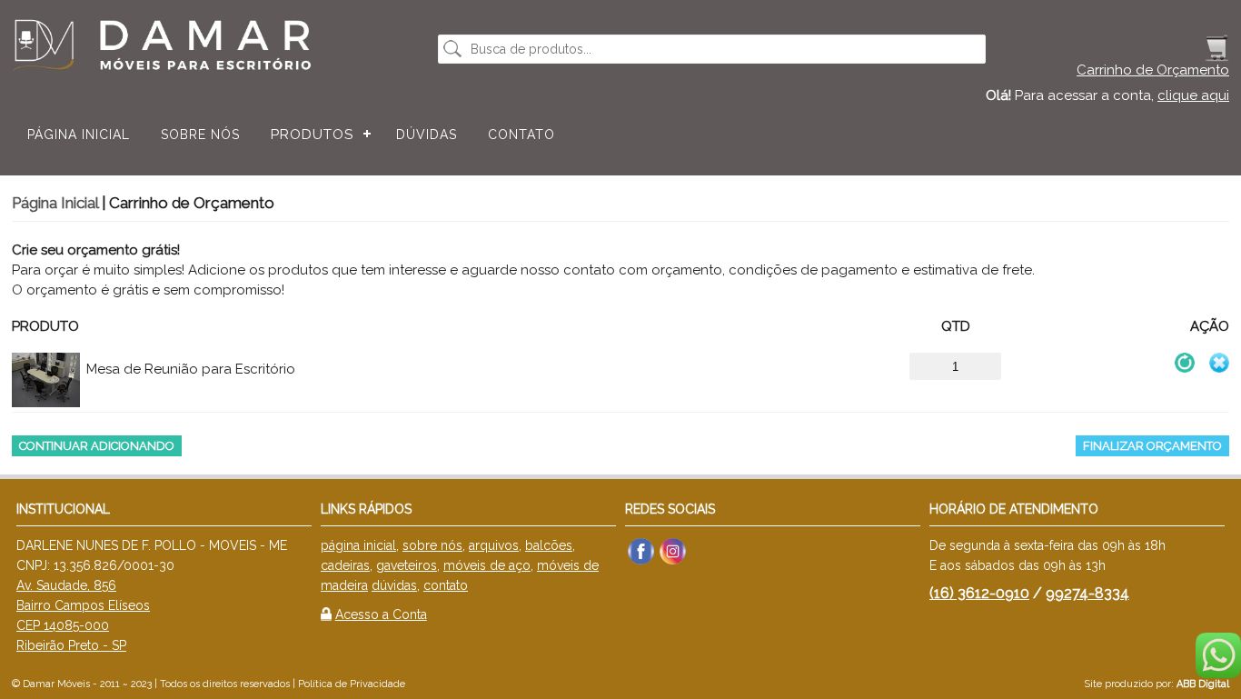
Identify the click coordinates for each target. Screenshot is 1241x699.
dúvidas (394, 585)
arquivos (494, 545)
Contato (521, 134)
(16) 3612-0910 (979, 593)
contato (445, 585)
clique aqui (1193, 95)
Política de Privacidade (351, 684)
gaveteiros (406, 565)
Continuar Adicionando (96, 446)
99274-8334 (1087, 593)
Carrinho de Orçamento (1153, 70)
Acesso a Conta (381, 614)
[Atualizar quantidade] (1185, 363)
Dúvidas (426, 134)
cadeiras (345, 565)
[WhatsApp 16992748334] (1218, 673)
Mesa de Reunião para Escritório (190, 369)
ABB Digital (1202, 684)
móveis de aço (487, 565)
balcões (548, 545)
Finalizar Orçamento (1152, 446)
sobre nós (432, 545)
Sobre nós (200, 134)
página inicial (358, 545)
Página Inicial (78, 134)
